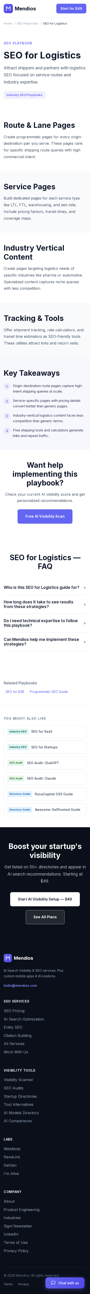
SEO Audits (13, 1088)
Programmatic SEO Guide (49, 692)
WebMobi (12, 1148)
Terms (8, 1284)
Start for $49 (71, 8)
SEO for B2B (15, 692)
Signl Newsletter (18, 1226)
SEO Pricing (14, 1010)
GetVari (10, 1165)
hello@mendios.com (20, 985)
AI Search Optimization (24, 1019)
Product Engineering (21, 1209)
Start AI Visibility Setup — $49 (45, 899)
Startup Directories (20, 1096)
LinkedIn (11, 1234)
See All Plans (45, 917)
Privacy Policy (16, 1250)
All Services (14, 1043)
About (9, 1201)
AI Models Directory (21, 1112)
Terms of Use (16, 1242)
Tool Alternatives (18, 1104)
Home (8, 23)
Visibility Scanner (18, 1079)
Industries (12, 1217)
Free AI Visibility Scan (45, 516)
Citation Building (17, 1035)
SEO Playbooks (27, 23)
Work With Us (16, 1052)
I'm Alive (11, 1173)
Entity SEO (13, 1027)
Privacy (23, 1284)
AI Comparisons (18, 1121)
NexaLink (12, 1157)
